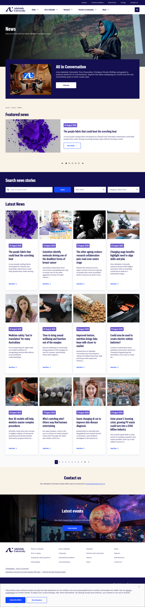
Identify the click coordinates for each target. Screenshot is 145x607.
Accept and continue (15, 600)
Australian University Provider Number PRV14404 (23, 572)
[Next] (82, 163)
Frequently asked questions (40, 557)
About (116, 549)
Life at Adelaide (64, 549)
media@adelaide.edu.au (95, 484)
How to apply (36, 553)
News (88, 562)
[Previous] (62, 163)
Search (63, 190)
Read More (12, 284)
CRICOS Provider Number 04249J (54, 572)
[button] (138, 587)
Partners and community (95, 553)
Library (84, 2)
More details (71, 145)
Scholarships (35, 562)
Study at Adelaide (37, 549)
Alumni (89, 557)
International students (66, 557)
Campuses (62, 553)
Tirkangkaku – (17, 568)
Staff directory (119, 557)
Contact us (134, 2)
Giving (123, 2)
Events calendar (72, 528)
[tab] (66, 163)
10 (85, 462)
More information (37, 600)
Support (117, 553)
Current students (97, 2)
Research (89, 549)
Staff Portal (112, 2)
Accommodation (64, 562)
